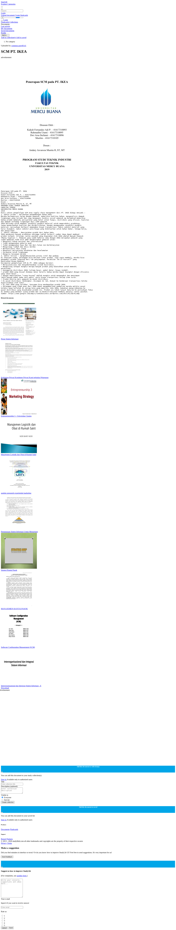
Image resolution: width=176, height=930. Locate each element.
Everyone (7, 797)
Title (2, 782)
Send (11, 928)
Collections (13, 22)
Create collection (8, 802)
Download (5, 688)
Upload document (8, 15)
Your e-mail (5, 899)
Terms (9, 843)
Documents (5, 829)
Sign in (4, 779)
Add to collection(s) (8, 38)
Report (3, 839)
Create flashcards (21, 15)
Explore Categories (8, 4)
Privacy (4, 843)
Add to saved (21, 38)
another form (22, 876)
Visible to (4, 795)
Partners (10, 839)
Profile (3, 33)
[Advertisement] (73, 64)
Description (9, 786)
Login (3, 13)
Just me (7, 800)
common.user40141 (18, 46)
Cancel (4, 928)
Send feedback (7, 857)
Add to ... (5, 35)
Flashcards (5, 22)
